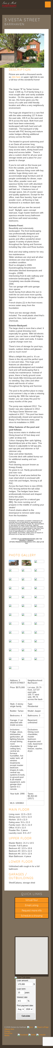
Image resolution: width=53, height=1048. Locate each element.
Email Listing (31, 905)
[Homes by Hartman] (26, 4)
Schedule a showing (31, 915)
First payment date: (25, 1005)
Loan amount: (23, 980)
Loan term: (21, 989)
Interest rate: (22, 997)
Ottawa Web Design (9, 1030)
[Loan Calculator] (22, 978)
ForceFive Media (8, 1034)
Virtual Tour (31, 900)
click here (15, 77)
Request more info (32, 910)
